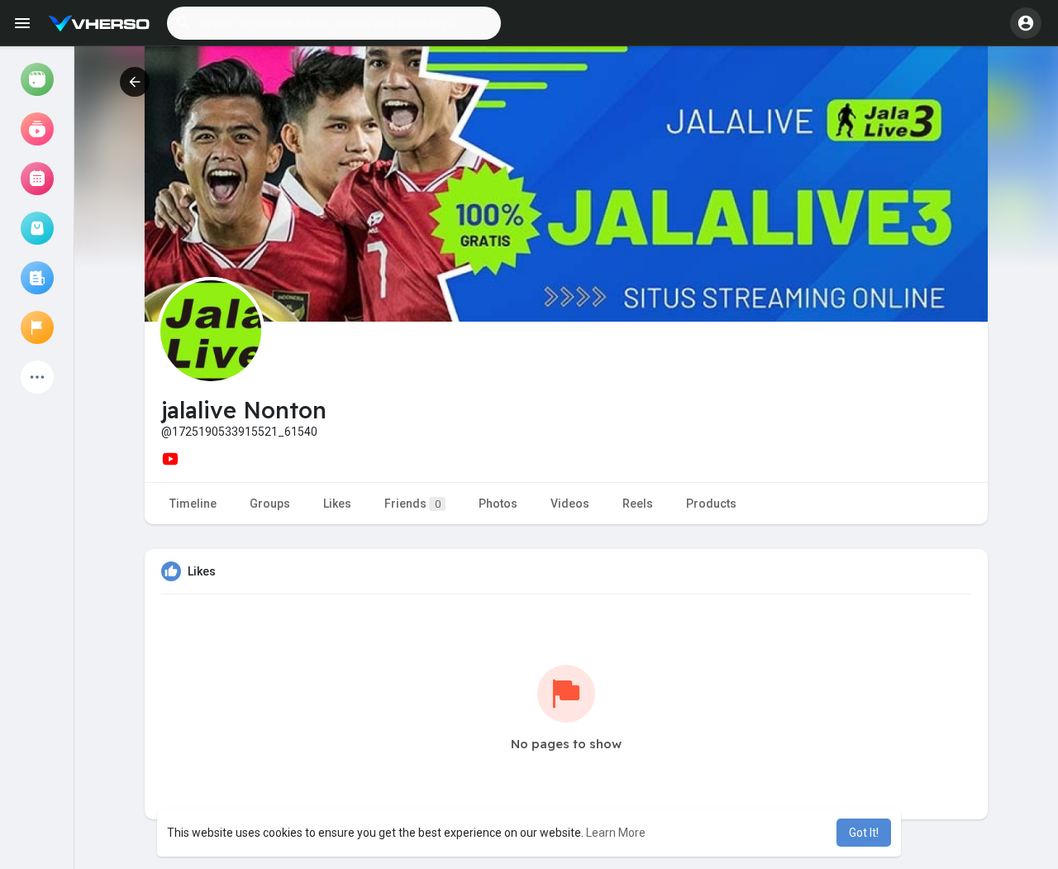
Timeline (193, 503)
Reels (637, 503)
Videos (569, 503)
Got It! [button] (864, 832)
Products (711, 503)
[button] (334, 23)
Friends (412, 503)
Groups (270, 503)
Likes (337, 503)
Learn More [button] (616, 832)
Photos (498, 503)
